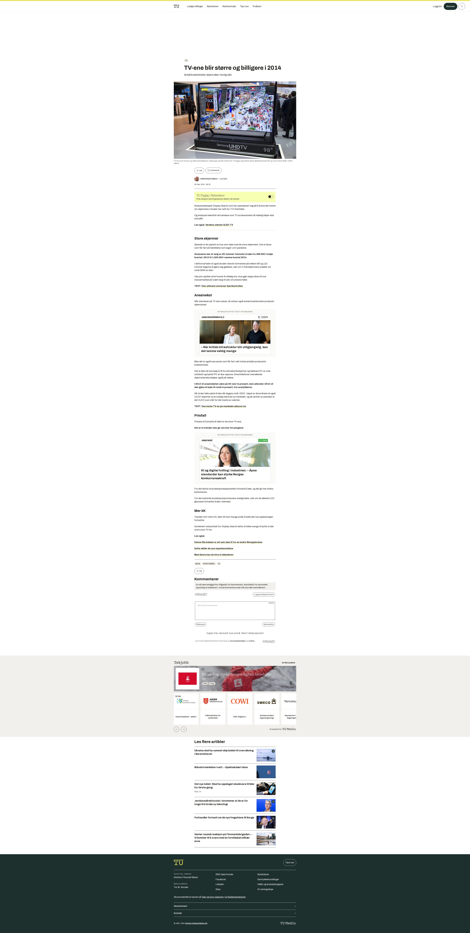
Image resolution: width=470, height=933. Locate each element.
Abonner (450, 6)
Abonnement (180, 906)
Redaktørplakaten (236, 897)
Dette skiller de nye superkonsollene (213, 548)
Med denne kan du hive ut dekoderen (213, 554)
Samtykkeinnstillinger (268, 879)
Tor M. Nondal (181, 887)
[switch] (271, 196)
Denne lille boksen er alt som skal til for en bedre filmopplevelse (228, 542)
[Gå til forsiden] (176, 6)
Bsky (218, 889)
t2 (186, 60)
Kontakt (178, 913)
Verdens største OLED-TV (219, 225)
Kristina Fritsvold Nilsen (186, 877)
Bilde (197, 564)
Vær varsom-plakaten (213, 897)
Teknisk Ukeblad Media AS (196, 923)
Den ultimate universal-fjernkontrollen (222, 286)
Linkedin (220, 884)
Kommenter (215, 170)
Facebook (221, 879)
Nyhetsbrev (209, 564)
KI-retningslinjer (265, 889)
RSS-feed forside (224, 874)
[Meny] (461, 6)
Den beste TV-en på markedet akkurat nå (224, 406)
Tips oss (289, 862)
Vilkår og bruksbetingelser (270, 884)
